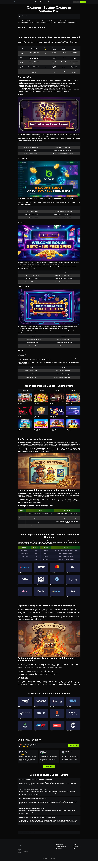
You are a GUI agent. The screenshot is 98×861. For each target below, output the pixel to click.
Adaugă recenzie (73, 745)
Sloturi (72, 390)
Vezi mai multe (49, 766)
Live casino (40, 390)
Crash (56, 390)
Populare (24, 390)
